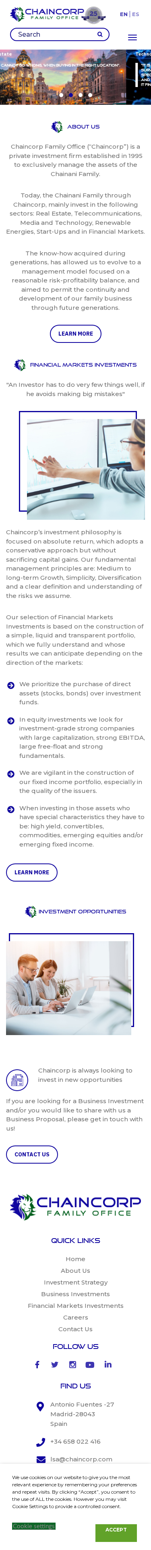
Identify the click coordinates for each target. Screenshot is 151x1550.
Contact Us (75, 1329)
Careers (75, 1317)
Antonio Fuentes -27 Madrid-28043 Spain (82, 1414)
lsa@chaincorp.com (81, 1459)
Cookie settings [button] (34, 1526)
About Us (75, 1270)
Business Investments (75, 1294)
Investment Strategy (76, 1282)
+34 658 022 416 (75, 1441)
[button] (61, 95)
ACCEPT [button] (116, 1530)
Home (75, 1259)
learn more (75, 333)
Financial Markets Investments (76, 1305)
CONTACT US (32, 1154)
